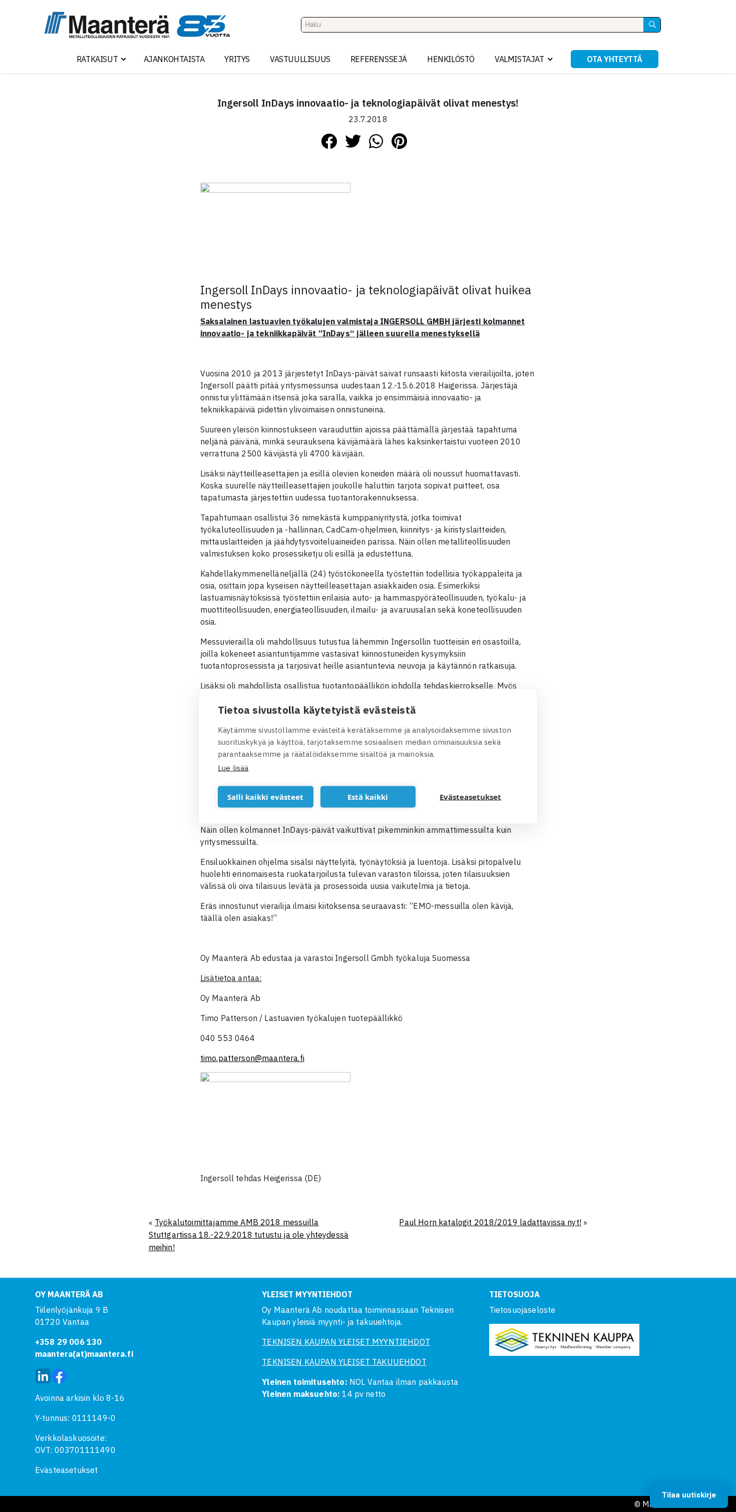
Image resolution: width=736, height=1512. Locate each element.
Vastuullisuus (300, 59)
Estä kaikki (367, 797)
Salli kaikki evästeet (265, 797)
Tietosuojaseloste (522, 1310)
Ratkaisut (97, 59)
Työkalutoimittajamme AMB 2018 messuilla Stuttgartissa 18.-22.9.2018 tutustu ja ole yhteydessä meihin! (248, 1234)
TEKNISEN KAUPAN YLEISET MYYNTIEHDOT (346, 1342)
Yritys (237, 59)
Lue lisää (233, 767)
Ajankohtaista (174, 59)
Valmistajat (519, 59)
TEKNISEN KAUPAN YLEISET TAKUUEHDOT (344, 1362)
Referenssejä (378, 59)
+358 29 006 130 (68, 1342)
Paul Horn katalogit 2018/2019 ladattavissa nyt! (490, 1222)
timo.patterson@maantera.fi (252, 1058)
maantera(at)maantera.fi (84, 1354)
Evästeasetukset (66, 1470)
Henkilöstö (451, 59)
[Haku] (651, 25)
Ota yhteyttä (614, 59)
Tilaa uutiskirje (689, 1494)
